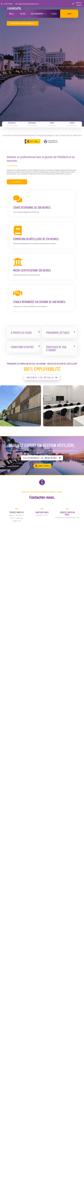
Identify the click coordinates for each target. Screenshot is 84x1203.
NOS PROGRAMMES (37, 13)
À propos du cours (21, 332)
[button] (24, 332)
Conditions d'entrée (22, 347)
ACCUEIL (23, 13)
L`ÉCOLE (54, 13)
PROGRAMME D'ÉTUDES (57, 332)
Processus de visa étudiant (56, 348)
